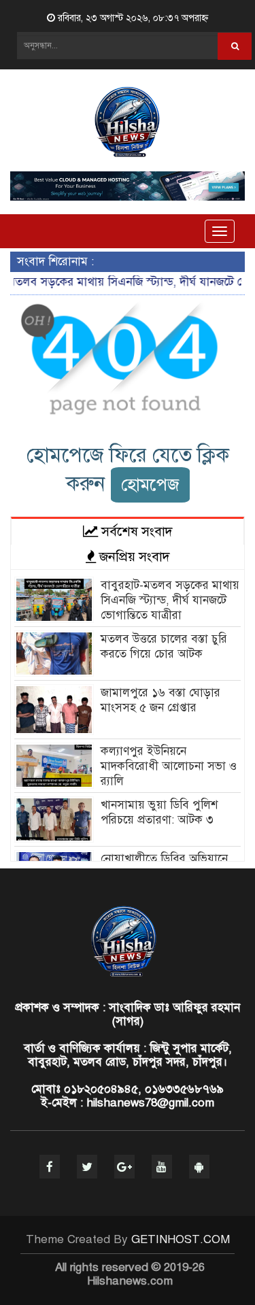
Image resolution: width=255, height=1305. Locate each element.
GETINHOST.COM (180, 1239)
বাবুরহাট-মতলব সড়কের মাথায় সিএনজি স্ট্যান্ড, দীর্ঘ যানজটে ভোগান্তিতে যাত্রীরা (170, 600)
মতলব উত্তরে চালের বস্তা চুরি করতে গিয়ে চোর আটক (164, 646)
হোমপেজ (150, 484)
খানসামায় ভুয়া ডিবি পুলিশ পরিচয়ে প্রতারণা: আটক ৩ (159, 812)
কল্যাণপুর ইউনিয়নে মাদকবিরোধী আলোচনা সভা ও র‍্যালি (169, 766)
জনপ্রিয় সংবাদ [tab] (133, 556)
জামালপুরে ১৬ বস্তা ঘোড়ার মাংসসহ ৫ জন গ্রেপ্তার (160, 700)
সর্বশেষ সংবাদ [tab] (135, 531)
